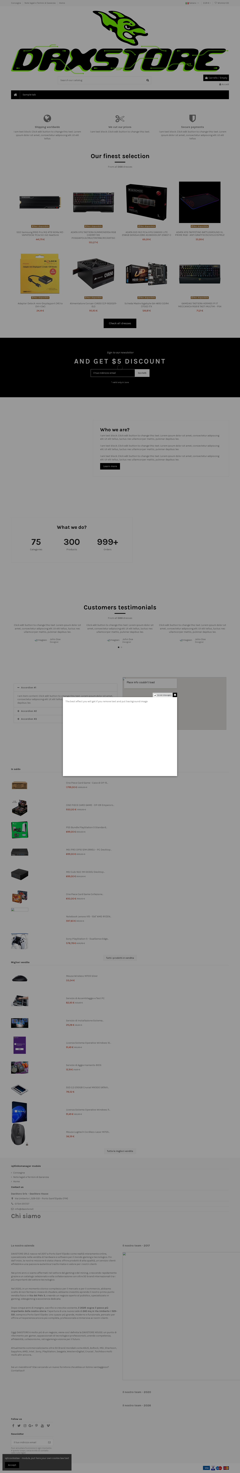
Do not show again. (164, 695)
